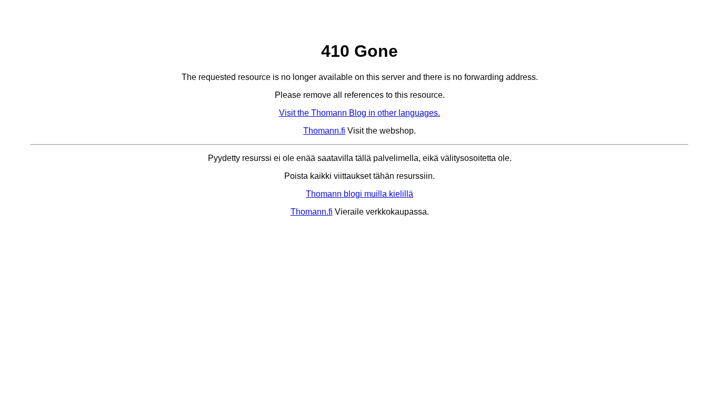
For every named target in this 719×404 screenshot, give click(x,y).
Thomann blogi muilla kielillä (359, 193)
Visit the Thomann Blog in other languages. (359, 112)
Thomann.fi (324, 130)
